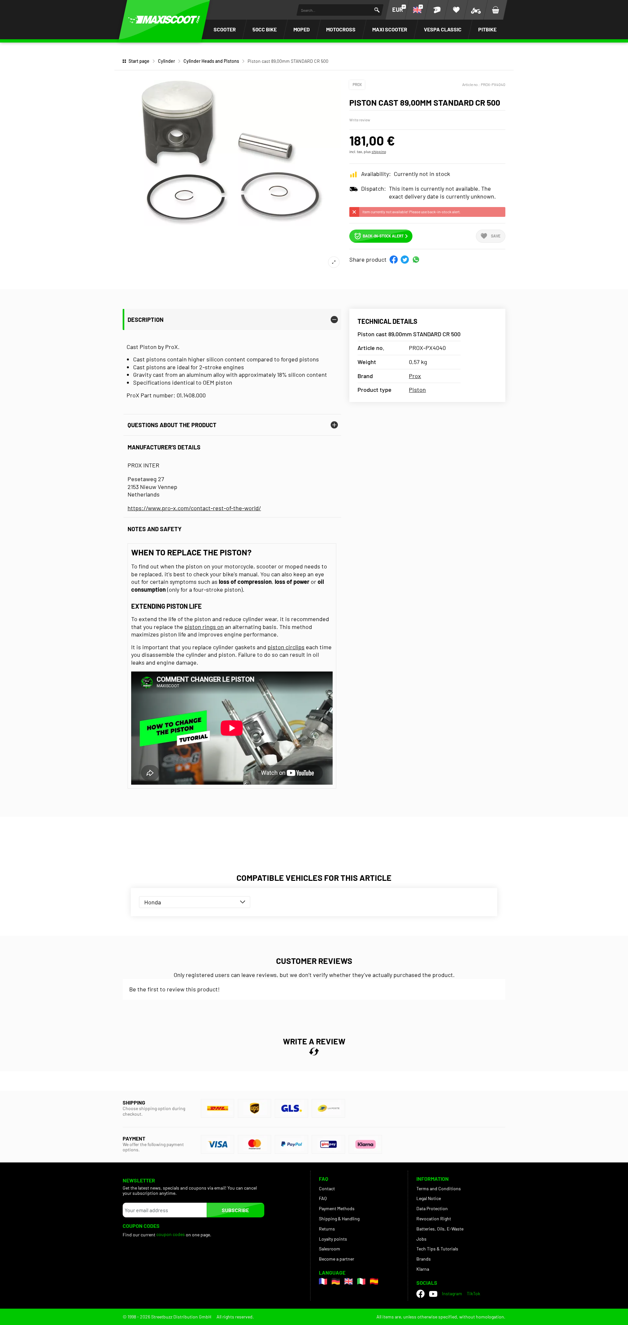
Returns (327, 1228)
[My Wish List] (456, 10)
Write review (359, 119)
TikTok (473, 1293)
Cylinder (166, 61)
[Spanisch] (374, 1281)
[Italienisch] (361, 1281)
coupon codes (170, 1234)
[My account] (436, 10)
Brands (423, 1259)
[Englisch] (348, 1281)
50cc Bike (265, 29)
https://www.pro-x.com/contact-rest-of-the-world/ (194, 508)
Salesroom (329, 1248)
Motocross (341, 29)
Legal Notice (428, 1198)
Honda (152, 902)
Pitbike (487, 29)
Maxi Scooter (389, 29)
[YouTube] (433, 1293)
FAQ (323, 1198)
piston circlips (286, 647)
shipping (379, 151)
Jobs (421, 1239)
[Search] (377, 10)
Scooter (225, 29)
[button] (394, 259)
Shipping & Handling (339, 1218)
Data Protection (432, 1208)
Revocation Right (433, 1218)
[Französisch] (323, 1281)
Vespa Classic (443, 29)
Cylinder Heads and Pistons (211, 61)
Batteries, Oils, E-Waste (439, 1228)
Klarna (422, 1269)
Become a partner (336, 1259)
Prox (357, 84)
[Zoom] (334, 262)
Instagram (452, 1293)
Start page (139, 61)
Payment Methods (337, 1208)
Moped (301, 29)
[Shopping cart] (495, 10)
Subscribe (235, 1210)
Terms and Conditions (438, 1188)
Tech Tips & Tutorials (437, 1248)
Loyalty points (333, 1239)
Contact (327, 1188)
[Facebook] (420, 1293)
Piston (417, 389)
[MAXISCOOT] (164, 19)
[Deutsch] (336, 1281)
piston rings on (204, 626)
